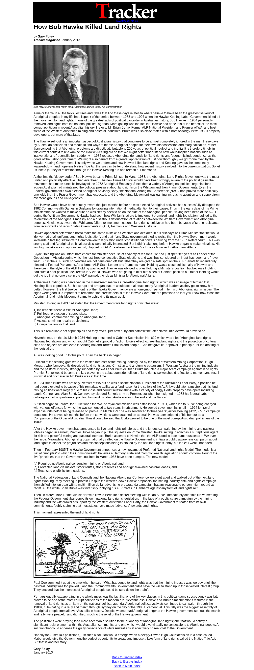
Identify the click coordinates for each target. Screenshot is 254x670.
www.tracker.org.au (127, 20)
